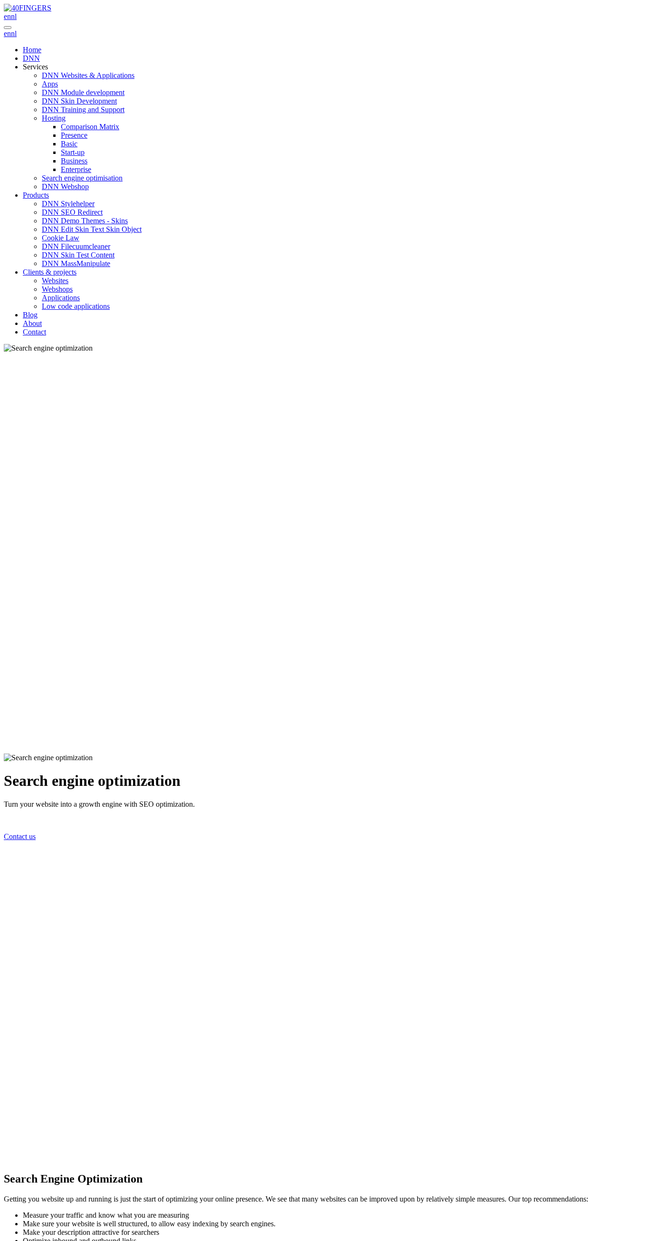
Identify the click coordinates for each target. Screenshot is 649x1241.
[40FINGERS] (27, 8)
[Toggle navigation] (7, 27)
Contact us (20, 836)
